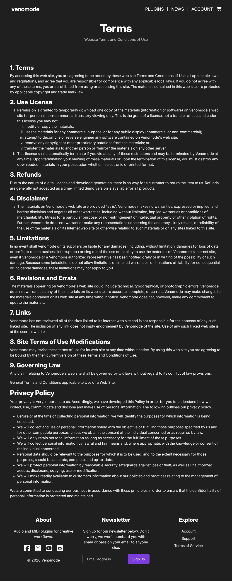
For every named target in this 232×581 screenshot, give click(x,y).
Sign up (138, 559)
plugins (154, 9)
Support (188, 538)
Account (188, 531)
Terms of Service (188, 545)
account (202, 9)
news (177, 9)
